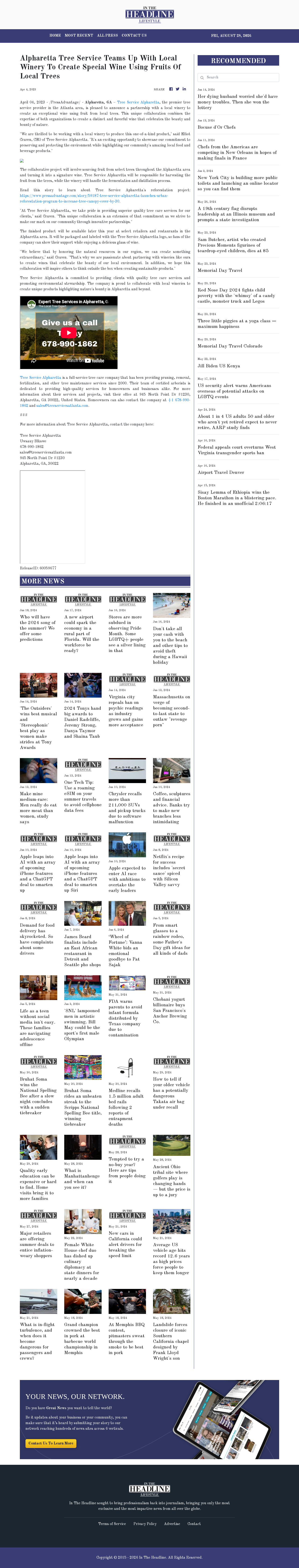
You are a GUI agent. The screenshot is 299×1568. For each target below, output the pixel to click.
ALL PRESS (107, 36)
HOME (55, 36)
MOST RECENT (79, 36)
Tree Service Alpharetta (138, 102)
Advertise (172, 1524)
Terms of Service (112, 1524)
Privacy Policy (145, 1524)
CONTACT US (134, 36)
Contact (194, 1524)
